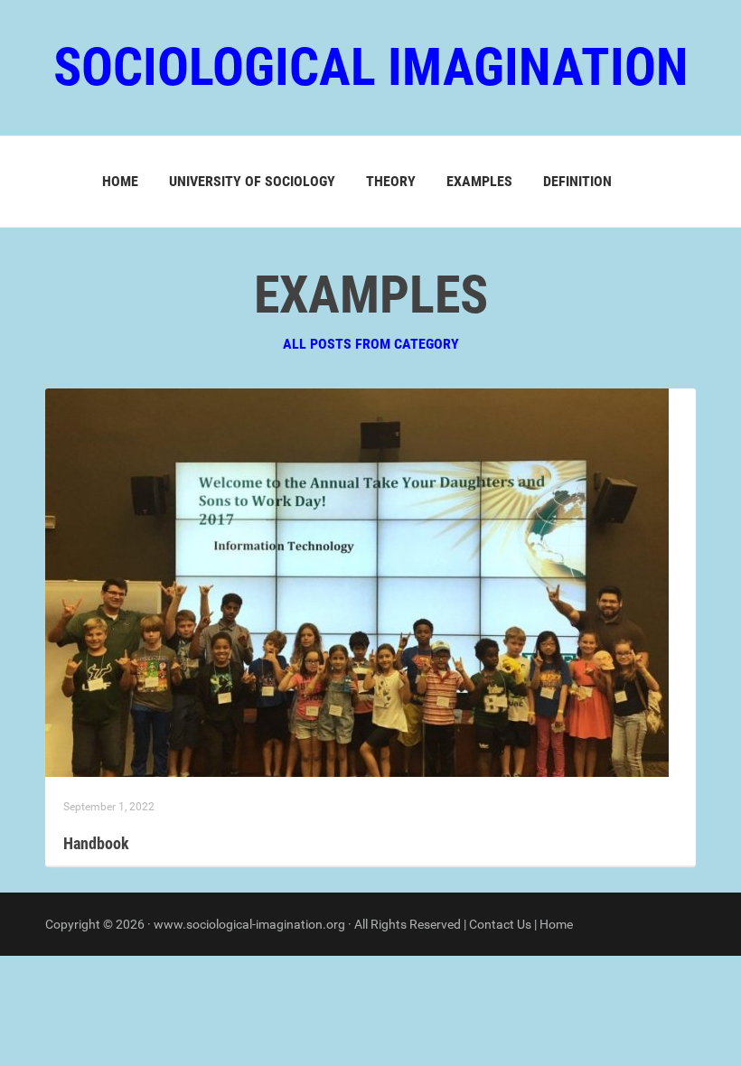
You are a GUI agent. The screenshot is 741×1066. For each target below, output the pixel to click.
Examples (479, 181)
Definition (577, 181)
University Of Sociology (252, 181)
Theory (391, 181)
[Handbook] (357, 582)
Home (120, 181)
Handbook (96, 843)
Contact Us (500, 924)
